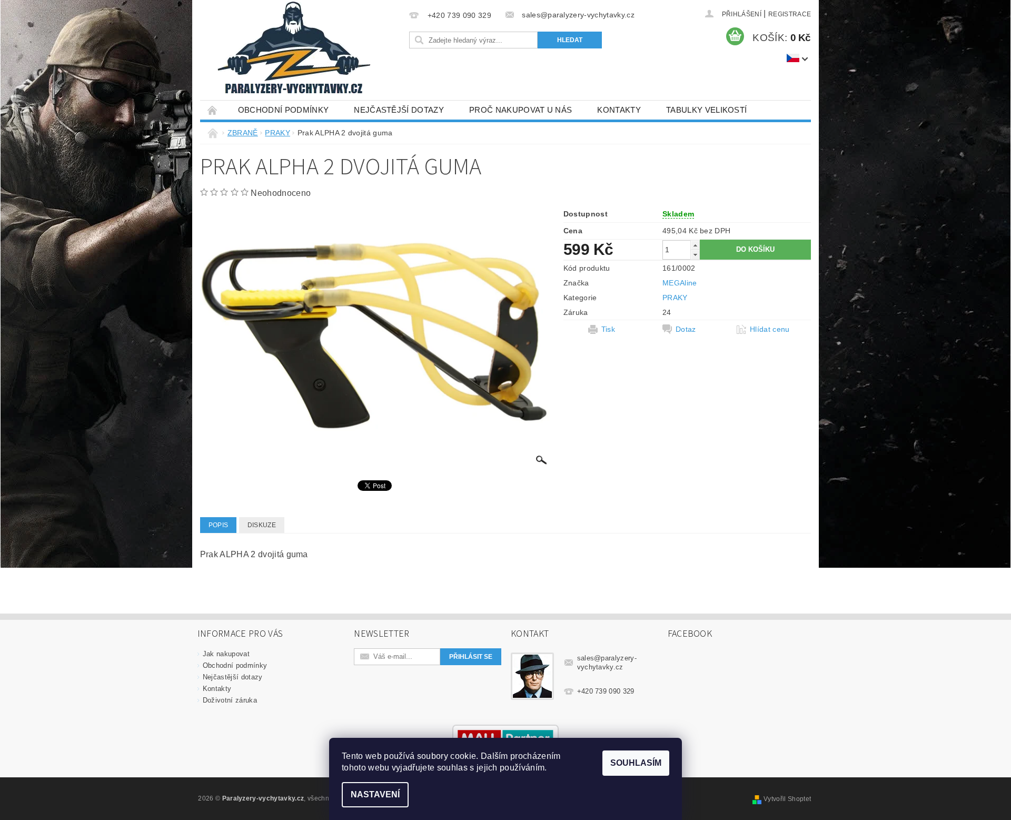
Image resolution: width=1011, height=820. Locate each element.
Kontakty (619, 109)
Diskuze (261, 525)
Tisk (608, 329)
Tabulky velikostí (706, 109)
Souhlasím (635, 762)
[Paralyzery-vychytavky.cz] (293, 50)
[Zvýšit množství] (695, 245)
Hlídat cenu (770, 329)
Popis (219, 525)
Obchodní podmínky (283, 109)
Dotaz (686, 329)
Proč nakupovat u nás (520, 109)
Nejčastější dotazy (399, 109)
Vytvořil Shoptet (787, 799)
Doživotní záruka (230, 700)
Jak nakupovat (226, 654)
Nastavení (375, 794)
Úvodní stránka (212, 110)
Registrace (789, 14)
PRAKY (675, 297)
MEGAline (679, 283)
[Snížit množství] (695, 255)
